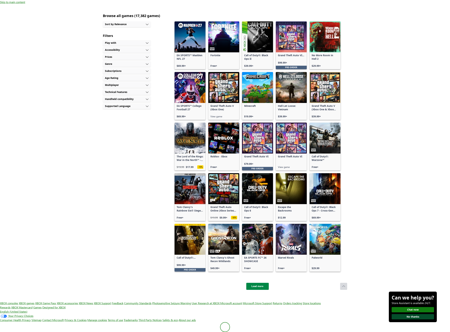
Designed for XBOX (54, 307)
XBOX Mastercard (22, 307)
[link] (190, 45)
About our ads (187, 320)
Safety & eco (170, 320)
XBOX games (26, 303)
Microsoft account (231, 303)
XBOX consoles (9, 303)
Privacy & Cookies (76, 320)
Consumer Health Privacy (15, 320)
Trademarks (131, 320)
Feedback (117, 303)
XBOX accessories (67, 303)
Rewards (5, 307)
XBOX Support (102, 303)
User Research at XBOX (206, 303)
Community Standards (138, 303)
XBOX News (86, 303)
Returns (277, 303)
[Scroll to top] (343, 286)
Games (37, 307)
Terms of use (115, 320)
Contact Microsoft (53, 320)
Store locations (312, 303)
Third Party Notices (150, 320)
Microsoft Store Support (257, 303)
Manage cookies (97, 320)
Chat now (413, 309)
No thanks (413, 316)
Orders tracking (292, 303)
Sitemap (36, 320)
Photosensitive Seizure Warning (171, 303)
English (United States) (13, 311)
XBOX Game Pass (45, 303)
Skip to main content (12, 2)
